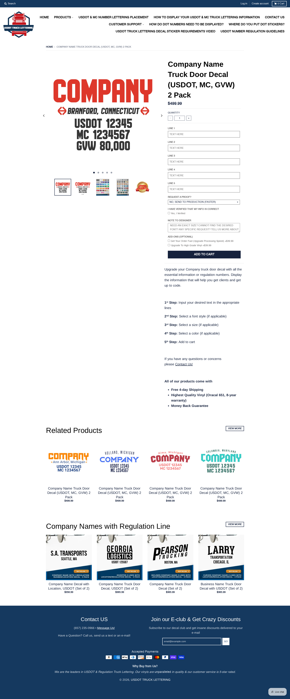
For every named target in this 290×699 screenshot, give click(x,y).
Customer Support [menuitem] (125, 24)
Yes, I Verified (178, 213)
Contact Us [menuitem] (274, 17)
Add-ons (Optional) (180, 237)
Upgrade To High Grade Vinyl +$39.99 (191, 245)
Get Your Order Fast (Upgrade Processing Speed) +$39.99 (202, 241)
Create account (260, 3)
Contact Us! (184, 364)
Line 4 (171, 169)
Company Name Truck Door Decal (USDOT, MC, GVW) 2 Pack (68, 493)
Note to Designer (179, 220)
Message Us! (106, 628)
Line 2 (171, 142)
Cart (281, 3)
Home (49, 47)
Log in (244, 3)
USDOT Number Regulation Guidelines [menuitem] (252, 31)
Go (226, 641)
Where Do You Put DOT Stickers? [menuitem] (256, 24)
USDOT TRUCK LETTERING (151, 679)
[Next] (161, 116)
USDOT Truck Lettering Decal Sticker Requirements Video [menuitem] (165, 31)
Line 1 (171, 128)
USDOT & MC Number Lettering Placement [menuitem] (114, 17)
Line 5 (171, 183)
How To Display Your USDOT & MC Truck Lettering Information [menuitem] (207, 17)
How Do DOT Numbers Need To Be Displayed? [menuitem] (186, 24)
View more (235, 428)
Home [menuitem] (44, 17)
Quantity (174, 113)
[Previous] (44, 116)
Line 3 (171, 156)
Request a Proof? (179, 197)
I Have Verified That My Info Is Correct (193, 209)
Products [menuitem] (62, 17)
